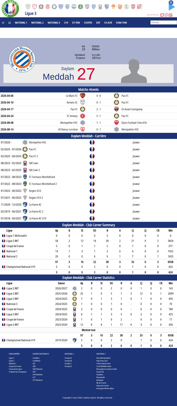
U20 (34, 366)
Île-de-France (101, 382)
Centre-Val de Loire (103, 363)
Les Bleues (36, 360)
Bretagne (99, 380)
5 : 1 (98, 116)
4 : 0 (98, 96)
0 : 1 (98, 102)
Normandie (100, 377)
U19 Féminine (38, 374)
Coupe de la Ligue (15, 369)
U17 (34, 377)
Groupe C (68, 363)
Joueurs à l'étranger (14, 33)
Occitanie (99, 374)
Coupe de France (15, 366)
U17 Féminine (38, 380)
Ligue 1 (11, 358)
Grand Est (100, 371)
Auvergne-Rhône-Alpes (105, 388)
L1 (3, 22)
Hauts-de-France (102, 385)
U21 (34, 363)
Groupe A (68, 358)
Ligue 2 (11, 360)
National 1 (21, 22)
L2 (9, 22)
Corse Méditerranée (103, 366)
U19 (66, 22)
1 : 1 (98, 123)
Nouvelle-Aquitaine (103, 358)
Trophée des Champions (18, 371)
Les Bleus (36, 358)
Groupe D (68, 366)
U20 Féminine (38, 369)
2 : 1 (98, 109)
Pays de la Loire (102, 360)
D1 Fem (76, 22)
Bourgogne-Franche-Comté (106, 369)
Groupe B (68, 360)
